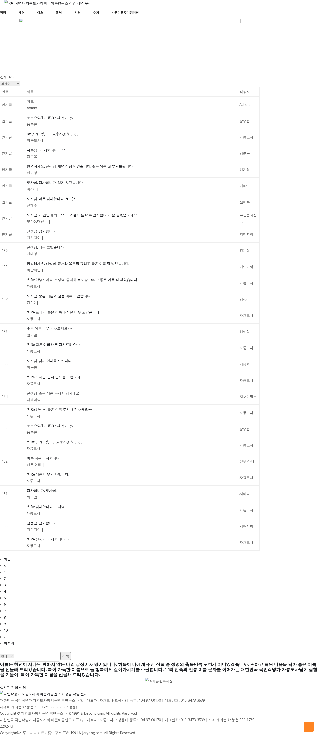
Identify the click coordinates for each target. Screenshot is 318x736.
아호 (40, 12)
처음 (7, 559)
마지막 (9, 643)
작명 (3, 12)
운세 (59, 12)
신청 (77, 12)
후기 (96, 12)
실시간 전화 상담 (13, 687)
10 (6, 630)
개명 (22, 12)
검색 (65, 656)
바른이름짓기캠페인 (125, 12)
